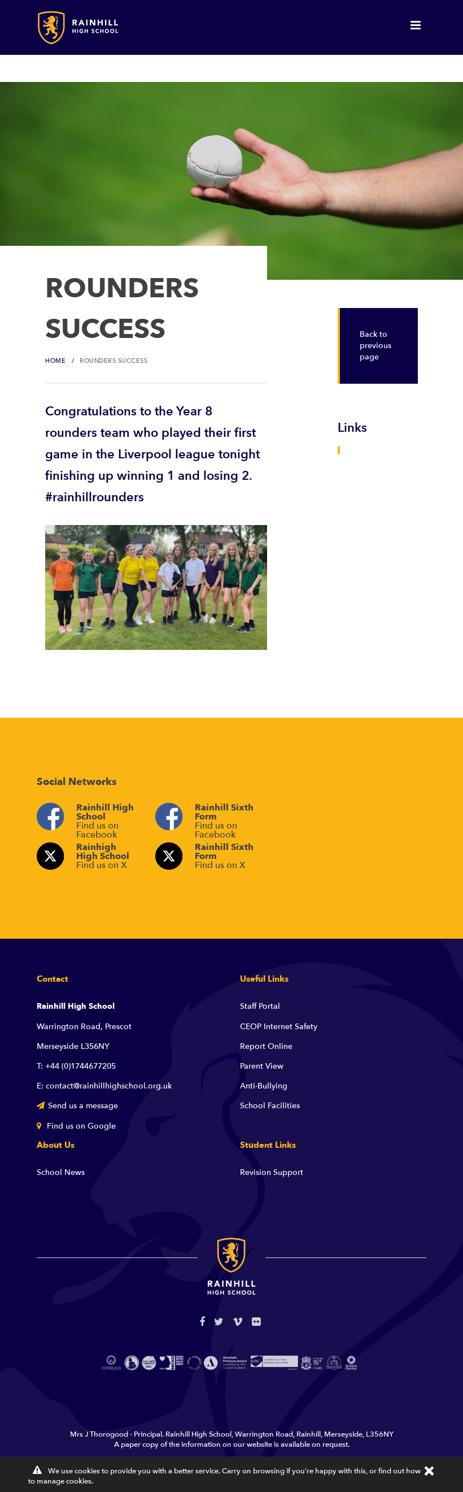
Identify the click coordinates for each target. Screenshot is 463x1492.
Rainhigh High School (102, 856)
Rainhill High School (105, 819)
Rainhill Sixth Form (224, 819)
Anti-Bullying (263, 1086)
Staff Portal (260, 1006)
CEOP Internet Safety (278, 1026)
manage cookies (64, 1481)
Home (55, 361)
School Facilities (270, 1105)
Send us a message (83, 1105)
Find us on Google (80, 1126)
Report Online (266, 1046)
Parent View (261, 1066)
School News (61, 1172)
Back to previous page (375, 345)
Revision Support (271, 1172)
